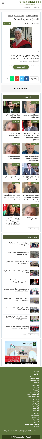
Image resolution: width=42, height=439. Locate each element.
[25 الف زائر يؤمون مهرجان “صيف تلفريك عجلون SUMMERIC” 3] (34, 273)
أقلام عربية (36, 420)
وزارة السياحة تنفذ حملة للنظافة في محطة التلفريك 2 (17, 262)
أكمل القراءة (21, 67)
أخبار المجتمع (35, 402)
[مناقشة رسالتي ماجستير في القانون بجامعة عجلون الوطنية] (34, 319)
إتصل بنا (36, 382)
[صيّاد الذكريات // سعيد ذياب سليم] (30, 107)
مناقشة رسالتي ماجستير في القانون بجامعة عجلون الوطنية (17, 318)
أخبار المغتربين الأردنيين (32, 394)
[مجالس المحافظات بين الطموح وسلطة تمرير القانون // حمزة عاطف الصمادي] (30, 126)
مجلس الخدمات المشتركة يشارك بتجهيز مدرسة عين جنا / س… (16, 299)
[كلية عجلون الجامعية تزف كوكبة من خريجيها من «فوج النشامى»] (34, 328)
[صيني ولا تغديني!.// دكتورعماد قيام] (11, 107)
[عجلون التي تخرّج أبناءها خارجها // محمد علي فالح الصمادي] (11, 187)
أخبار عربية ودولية (34, 392)
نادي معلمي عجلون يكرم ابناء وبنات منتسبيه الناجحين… (17, 308)
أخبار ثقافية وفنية (34, 406)
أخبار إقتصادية (35, 404)
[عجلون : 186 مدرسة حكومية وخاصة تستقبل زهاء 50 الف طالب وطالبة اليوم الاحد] (34, 245)
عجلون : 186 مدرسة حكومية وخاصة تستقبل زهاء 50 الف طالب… (18, 244)
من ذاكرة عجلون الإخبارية (32, 424)
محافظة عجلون (34, 376)
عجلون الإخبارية (34, 378)
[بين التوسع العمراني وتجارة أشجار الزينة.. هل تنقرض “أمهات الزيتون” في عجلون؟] (34, 254)
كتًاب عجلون (35, 418)
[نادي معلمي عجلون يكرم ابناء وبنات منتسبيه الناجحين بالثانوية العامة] (34, 310)
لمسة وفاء (36, 426)
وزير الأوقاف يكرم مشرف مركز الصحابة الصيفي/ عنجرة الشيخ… (16, 290)
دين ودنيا (36, 413)
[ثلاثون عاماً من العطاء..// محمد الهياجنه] (11, 126)
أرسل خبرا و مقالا (34, 380)
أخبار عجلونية (35, 388)
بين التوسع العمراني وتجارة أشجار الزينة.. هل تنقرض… (18, 253)
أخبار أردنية (36, 390)
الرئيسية (36, 372)
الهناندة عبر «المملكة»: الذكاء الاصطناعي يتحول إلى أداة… (19, 281)
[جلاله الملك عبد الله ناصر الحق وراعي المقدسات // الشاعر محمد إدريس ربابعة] (30, 187)
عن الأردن (36, 374)
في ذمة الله (36, 400)
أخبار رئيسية (35, 386)
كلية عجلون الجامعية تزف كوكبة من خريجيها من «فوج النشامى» (17, 327)
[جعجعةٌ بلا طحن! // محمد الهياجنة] (11, 148)
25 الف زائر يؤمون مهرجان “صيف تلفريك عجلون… (16, 271)
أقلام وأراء (7, 23)
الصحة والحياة (35, 416)
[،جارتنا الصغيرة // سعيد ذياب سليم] (11, 169)
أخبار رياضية (36, 408)
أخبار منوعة (36, 410)
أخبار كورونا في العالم (33, 396)
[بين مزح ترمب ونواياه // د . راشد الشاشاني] (30, 169)
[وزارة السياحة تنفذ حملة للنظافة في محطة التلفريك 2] (34, 264)
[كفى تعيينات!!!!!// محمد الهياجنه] (30, 210)
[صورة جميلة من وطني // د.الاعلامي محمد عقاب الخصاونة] (30, 148)
